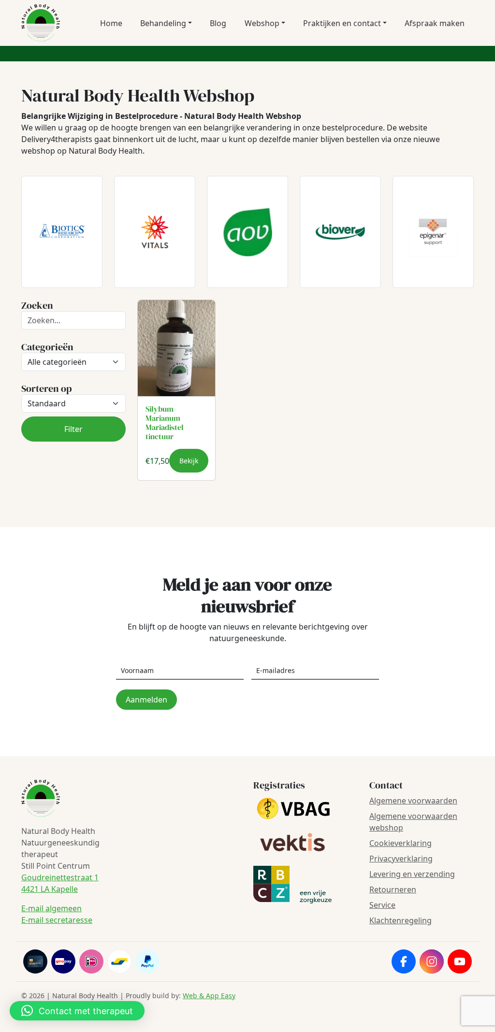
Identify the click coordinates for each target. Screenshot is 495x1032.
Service (382, 905)
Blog (218, 23)
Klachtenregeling (400, 920)
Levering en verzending (412, 874)
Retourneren (392, 889)
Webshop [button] (262, 23)
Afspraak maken (435, 23)
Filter (73, 429)
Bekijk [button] (188, 460)
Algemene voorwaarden (413, 800)
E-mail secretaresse (56, 920)
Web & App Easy (209, 995)
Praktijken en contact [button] (342, 23)
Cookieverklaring (400, 843)
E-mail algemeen (51, 908)
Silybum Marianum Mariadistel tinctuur (165, 422)
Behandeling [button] (163, 23)
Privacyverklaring (401, 858)
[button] (77, 1010)
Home (111, 23)
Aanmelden (146, 699)
